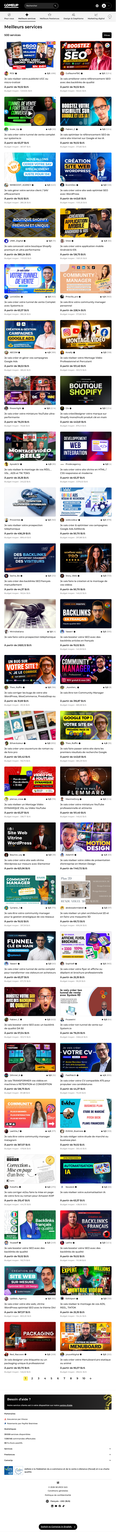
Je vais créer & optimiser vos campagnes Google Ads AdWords (83, 527)
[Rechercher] (55, 6)
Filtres (107, 35)
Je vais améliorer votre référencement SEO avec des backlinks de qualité (85, 80)
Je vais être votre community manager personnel (83, 304)
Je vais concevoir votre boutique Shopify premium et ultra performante (27, 248)
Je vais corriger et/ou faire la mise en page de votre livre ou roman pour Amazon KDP (29, 1194)
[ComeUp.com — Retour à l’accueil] (11, 6)
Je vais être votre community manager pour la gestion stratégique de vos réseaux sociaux (29, 917)
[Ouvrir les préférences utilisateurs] (109, 6)
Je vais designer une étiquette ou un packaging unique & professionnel (25, 1361)
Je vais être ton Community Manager (82, 692)
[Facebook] (60, 1505)
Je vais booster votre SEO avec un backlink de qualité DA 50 (29, 1026)
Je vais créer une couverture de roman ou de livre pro (28, 750)
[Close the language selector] (74, 1526)
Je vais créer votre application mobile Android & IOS (82, 248)
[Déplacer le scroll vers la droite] (110, 16)
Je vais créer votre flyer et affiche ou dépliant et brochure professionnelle (81, 971)
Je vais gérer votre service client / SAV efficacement (26, 192)
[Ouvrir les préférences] (97, 6)
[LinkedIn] (52, 1505)
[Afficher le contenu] (110, 1448)
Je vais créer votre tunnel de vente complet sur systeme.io (29, 136)
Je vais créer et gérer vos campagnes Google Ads (26, 359)
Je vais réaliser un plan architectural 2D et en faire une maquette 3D (84, 915)
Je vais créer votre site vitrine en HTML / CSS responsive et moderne (83, 471)
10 (83, 1378)
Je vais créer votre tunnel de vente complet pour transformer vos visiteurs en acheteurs (30, 971)
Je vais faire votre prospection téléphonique (30, 637)
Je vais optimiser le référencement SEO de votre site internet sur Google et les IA (85, 136)
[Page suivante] (90, 1378)
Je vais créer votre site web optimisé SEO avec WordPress (84, 192)
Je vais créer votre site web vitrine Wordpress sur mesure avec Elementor (27, 862)
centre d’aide (66, 1405)
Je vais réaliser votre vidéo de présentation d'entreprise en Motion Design (85, 862)
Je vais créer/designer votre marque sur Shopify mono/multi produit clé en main (83, 415)
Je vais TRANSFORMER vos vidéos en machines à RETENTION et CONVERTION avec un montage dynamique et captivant (29, 1084)
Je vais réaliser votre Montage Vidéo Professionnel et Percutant (81, 359)
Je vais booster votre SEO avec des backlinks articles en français (80, 639)
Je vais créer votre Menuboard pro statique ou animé (85, 1361)
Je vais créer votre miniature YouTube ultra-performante (29, 415)
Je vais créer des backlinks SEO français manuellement (27, 583)
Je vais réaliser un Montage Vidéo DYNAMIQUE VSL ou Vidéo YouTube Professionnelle (25, 808)
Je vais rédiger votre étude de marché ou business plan (84, 1138)
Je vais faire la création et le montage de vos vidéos (83, 583)
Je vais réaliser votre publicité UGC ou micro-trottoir (26, 80)
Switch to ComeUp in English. (56, 1526)
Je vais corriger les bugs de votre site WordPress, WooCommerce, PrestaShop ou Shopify (30, 696)
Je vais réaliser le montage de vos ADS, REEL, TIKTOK (82, 1306)
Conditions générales (58, 1491)
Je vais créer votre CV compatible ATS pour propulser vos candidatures (85, 1082)
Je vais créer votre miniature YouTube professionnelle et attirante (82, 806)
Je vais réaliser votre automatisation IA (82, 1192)
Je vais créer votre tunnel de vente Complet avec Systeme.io (30, 304)
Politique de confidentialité (58, 1495)
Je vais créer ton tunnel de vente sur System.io (81, 1026)
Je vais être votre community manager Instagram (27, 1138)
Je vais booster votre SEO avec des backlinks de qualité (24, 1250)
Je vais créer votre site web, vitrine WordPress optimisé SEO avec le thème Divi (30, 1306)
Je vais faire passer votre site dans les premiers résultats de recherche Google (83, 750)
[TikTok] (63, 1505)
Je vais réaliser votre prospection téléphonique (23, 527)
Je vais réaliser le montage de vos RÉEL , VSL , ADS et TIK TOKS (27, 471)
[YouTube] (56, 1505)
